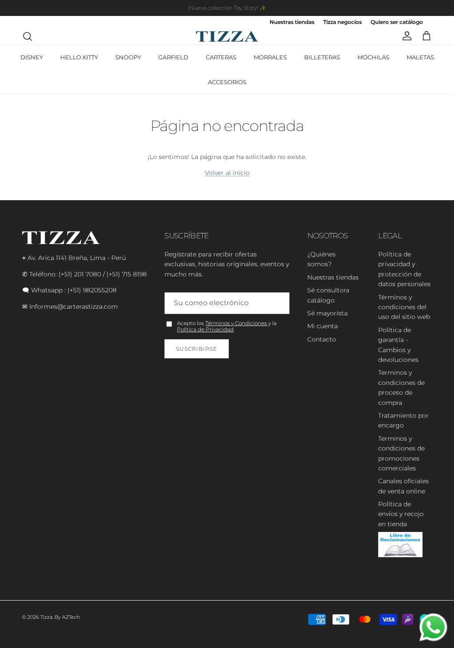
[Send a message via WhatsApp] (433, 627)
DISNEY (31, 57)
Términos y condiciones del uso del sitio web (404, 307)
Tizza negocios (342, 22)
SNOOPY (128, 57)
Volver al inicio (227, 173)
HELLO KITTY (79, 57)
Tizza (46, 617)
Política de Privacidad (205, 329)
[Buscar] (27, 36)
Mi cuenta (322, 326)
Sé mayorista (327, 313)
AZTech (71, 617)
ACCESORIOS (227, 81)
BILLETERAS (322, 57)
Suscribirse (196, 348)
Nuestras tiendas (292, 22)
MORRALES (270, 57)
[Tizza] (227, 36)
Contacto (321, 339)
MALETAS (420, 57)
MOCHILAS (373, 57)
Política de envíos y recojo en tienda (401, 514)
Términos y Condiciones (236, 323)
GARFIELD (173, 57)
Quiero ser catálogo (397, 22)
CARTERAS (221, 57)
